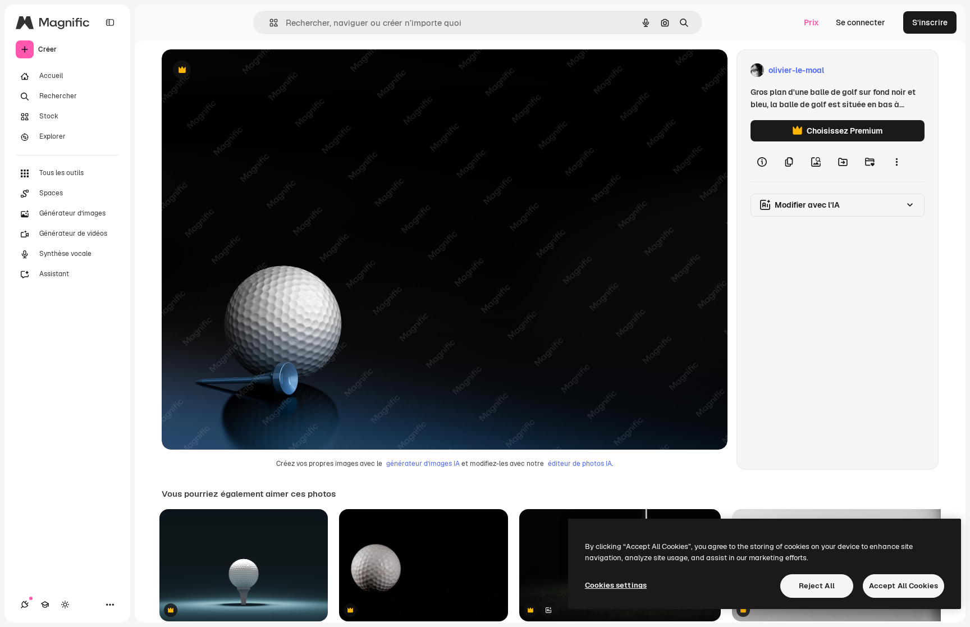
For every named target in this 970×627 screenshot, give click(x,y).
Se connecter (860, 22)
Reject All (817, 586)
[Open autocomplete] (269, 23)
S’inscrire (930, 22)
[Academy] (45, 605)
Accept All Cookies (903, 586)
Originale (236, 70)
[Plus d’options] (896, 161)
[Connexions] (25, 605)
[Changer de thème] (65, 605)
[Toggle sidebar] (110, 22)
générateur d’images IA (423, 463)
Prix (811, 22)
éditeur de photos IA (580, 463)
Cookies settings (616, 585)
